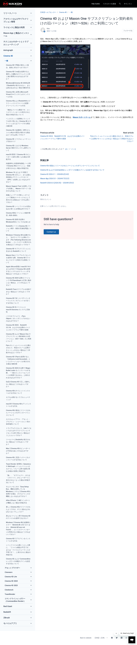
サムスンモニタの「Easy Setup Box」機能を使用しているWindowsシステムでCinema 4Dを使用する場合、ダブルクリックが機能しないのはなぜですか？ (18, 491)
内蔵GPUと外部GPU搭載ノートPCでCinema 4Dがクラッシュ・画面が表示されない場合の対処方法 (18, 166)
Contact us (51, 232)
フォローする (127, 30)
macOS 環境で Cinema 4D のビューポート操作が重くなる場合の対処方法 (18, 157)
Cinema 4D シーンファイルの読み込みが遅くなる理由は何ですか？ (18, 207)
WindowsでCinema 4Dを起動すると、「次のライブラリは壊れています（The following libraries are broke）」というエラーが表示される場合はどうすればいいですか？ (18, 240)
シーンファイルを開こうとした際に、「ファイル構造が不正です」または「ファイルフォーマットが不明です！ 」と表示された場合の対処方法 (18, 550)
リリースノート (10, 13)
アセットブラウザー (12, 568)
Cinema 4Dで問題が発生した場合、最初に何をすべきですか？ (17, 66)
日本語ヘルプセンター (48, 12)
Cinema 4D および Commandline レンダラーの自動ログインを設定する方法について (72, 170)
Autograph (8, 50)
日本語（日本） (100, 638)
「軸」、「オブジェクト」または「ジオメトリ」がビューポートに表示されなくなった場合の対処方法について (18, 479)
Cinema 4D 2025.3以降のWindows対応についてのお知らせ (18, 220)
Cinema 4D (63, 12)
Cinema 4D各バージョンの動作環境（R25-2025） (18, 214)
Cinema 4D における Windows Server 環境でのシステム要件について (18, 148)
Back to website (85, 638)
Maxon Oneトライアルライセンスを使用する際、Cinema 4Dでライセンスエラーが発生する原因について (18, 258)
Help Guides (96, 4)
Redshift (7, 612)
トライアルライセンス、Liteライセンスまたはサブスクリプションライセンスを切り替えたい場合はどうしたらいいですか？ (18, 431)
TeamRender (10, 594)
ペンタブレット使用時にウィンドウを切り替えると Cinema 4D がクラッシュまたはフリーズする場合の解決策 (18, 122)
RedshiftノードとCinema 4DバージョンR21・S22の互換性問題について (18, 228)
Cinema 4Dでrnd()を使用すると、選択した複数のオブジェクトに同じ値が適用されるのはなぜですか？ (18, 75)
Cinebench (9, 590)
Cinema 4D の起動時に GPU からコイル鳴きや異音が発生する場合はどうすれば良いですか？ (18, 132)
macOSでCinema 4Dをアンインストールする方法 (18, 405)
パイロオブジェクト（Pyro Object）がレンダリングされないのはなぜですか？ (18, 318)
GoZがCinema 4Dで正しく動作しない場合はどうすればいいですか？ (18, 384)
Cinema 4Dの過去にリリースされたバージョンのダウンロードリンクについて (70, 166)
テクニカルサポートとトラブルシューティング (15, 43)
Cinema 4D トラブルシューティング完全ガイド (18, 140)
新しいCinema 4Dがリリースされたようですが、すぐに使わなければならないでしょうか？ (18, 509)
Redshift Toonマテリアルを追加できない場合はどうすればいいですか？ (18, 291)
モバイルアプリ (10, 623)
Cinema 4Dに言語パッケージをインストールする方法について (18, 458)
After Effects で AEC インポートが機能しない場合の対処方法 (18, 501)
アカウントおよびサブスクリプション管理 (15, 20)
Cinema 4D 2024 (11, 581)
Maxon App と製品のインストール (16, 34)
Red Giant (7, 606)
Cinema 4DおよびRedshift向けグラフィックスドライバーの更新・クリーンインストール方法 (18, 103)
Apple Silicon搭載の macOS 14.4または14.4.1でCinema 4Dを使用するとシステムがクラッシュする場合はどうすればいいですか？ (18, 270)
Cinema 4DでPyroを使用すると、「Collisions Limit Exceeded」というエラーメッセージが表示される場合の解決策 (18, 360)
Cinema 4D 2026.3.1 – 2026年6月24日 (54, 174)
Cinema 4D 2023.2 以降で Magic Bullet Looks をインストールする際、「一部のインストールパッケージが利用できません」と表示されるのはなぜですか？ (18, 373)
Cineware (8, 572)
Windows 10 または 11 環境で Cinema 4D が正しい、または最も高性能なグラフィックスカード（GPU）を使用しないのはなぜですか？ (18, 177)
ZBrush (6, 618)
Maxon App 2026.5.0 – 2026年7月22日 (54, 178)
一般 (71, 12)
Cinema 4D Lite (11, 577)
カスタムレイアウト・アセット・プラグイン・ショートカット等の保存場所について (18, 421)
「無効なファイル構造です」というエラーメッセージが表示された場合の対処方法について (18, 112)
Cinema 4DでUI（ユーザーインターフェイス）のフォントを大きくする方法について (18, 300)
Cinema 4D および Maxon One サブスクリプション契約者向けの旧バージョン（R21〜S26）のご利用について (18, 337)
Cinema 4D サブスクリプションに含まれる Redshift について (18, 250)
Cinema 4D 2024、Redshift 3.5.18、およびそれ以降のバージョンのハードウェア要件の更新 (18, 327)
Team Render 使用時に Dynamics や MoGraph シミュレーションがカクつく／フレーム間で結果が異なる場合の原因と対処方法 (18, 467)
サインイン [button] (128, 4)
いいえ (73, 149)
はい (66, 149)
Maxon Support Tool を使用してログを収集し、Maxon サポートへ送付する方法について (18, 188)
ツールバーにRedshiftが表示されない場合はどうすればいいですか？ (18, 442)
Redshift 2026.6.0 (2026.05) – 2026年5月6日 (57, 183)
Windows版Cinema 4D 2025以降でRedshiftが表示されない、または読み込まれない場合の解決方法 (18, 85)
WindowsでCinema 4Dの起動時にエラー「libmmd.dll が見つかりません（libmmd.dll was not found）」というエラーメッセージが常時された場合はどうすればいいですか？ (18, 528)
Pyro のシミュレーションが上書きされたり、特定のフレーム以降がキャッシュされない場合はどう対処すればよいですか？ (111, 138)
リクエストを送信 (109, 4)
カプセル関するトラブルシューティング (18, 398)
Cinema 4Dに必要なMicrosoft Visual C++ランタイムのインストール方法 (18, 94)
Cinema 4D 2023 (11, 585)
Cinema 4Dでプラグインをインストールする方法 (18, 540)
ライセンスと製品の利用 (14, 27)
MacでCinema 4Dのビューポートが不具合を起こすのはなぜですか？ (18, 450)
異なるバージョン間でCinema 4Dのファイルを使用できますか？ (18, 517)
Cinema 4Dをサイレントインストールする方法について (18, 392)
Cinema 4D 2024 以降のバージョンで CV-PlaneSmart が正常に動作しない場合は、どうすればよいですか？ (18, 281)
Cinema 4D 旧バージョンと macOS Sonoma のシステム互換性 (18, 309)
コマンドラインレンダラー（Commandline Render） (15, 600)
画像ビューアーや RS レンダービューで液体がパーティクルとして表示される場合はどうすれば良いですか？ (18, 198)
